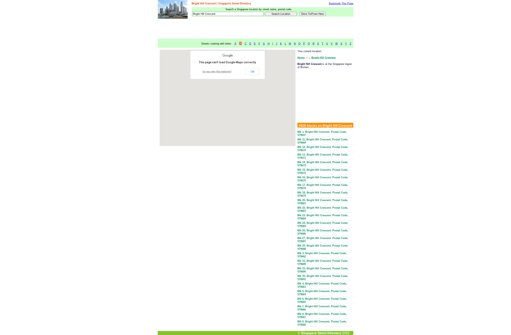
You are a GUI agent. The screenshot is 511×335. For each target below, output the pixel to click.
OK (252, 71)
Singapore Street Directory (321, 333)
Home (301, 57)
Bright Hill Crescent (323, 57)
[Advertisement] (255, 29)
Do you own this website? (217, 71)
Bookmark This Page (341, 3)
